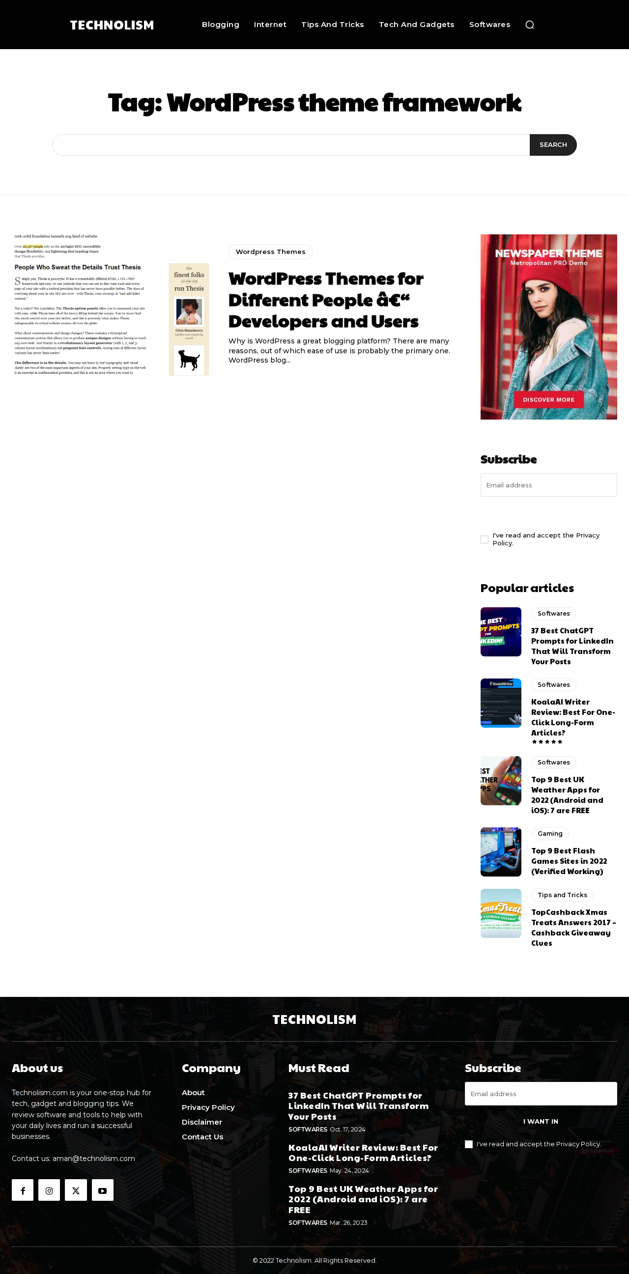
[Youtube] (103, 1190)
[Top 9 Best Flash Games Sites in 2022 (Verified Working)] (501, 852)
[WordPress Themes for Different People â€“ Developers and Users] (113, 305)
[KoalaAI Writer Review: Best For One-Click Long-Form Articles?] (501, 703)
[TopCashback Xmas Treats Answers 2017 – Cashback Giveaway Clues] (501, 913)
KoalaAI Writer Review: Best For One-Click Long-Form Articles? (573, 716)
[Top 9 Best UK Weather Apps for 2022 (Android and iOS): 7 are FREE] (501, 780)
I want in (549, 512)
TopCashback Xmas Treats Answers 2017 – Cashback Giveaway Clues (573, 927)
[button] (530, 24)
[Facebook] (22, 1190)
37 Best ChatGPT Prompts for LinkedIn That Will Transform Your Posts (572, 645)
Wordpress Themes (271, 251)
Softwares (554, 613)
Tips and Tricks (562, 895)
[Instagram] (49, 1190)
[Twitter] (75, 1190)
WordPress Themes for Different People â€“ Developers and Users (326, 298)
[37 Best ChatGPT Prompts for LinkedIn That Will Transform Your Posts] (501, 631)
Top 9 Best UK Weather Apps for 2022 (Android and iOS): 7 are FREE (567, 794)
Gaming (550, 833)
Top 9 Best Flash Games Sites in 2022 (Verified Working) (569, 860)
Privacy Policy (578, 1144)
